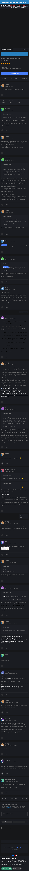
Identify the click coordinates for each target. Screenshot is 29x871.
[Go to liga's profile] (2, 542)
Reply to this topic (14, 73)
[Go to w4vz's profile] (2, 241)
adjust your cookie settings (18, 863)
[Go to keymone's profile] (2, 109)
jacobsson (5, 67)
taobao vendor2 (5, 494)
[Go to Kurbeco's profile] (2, 719)
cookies (9, 861)
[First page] (2, 79)
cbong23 (7, 672)
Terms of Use (21, 859)
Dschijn (7, 84)
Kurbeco (7, 718)
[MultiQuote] (2, 95)
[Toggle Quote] (3, 114)
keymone (7, 108)
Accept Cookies (7, 868)
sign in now (8, 807)
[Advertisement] (14, 28)
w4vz (6, 240)
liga (6, 541)
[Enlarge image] (9, 388)
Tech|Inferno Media (18, 847)
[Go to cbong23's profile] (2, 672)
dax (6, 317)
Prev (5, 78)
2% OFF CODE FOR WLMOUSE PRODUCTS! (13, 2)
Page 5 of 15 (14, 78)
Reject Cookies (17, 868)
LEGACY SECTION (14, 53)
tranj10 (7, 654)
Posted (9, 86)
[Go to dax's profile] (2, 317)
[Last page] (27, 79)
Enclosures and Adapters (15, 68)
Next (23, 78)
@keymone (4, 245)
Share (7, 821)
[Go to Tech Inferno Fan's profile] (2, 470)
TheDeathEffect (10, 779)
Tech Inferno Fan (10, 469)
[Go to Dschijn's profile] (2, 85)
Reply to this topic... (9, 813)
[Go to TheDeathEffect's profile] (2, 780)
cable (9, 678)
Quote (6, 94)
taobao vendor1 (4, 493)
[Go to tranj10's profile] (2, 655)
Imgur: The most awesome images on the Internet (12, 686)
